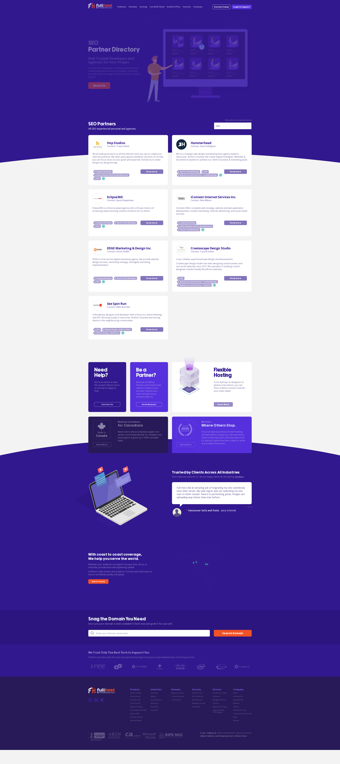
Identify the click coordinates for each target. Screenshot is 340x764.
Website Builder (136, 720)
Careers (236, 707)
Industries (156, 689)
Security (187, 6)
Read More (102, 445)
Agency (153, 696)
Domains (133, 6)
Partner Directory (239, 710)
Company (197, 6)
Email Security (197, 700)
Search (232, 633)
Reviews (236, 720)
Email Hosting (135, 696)
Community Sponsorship (242, 714)
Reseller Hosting (136, 707)
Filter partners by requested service (238, 120)
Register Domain (177, 693)
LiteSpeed (216, 696)
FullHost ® (211, 733)
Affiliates (236, 703)
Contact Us (107, 404)
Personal (154, 710)
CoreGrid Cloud (157, 6)
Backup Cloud (197, 693)
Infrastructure (238, 696)
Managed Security (198, 703)
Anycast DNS (135, 714)
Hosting (143, 6)
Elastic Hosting (135, 693)
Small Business (156, 700)
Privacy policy (241, 736)
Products (135, 689)
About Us (99, 85)
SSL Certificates (198, 696)
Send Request (149, 404)
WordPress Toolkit (219, 693)
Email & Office (173, 6)
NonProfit (154, 707)
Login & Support (241, 7)
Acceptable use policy (224, 736)
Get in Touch (98, 582)
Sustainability (238, 700)
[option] (212, 500)
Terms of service (207, 736)
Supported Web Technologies (218, 711)
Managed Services (219, 700)
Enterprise (154, 703)
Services (217, 689)
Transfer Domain (177, 696)
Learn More (223, 404)
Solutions (121, 6)
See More (239, 477)
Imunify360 (196, 707)
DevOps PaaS (135, 700)
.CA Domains (176, 700)
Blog (235, 717)
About (235, 693)
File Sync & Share (136, 717)
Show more (152, 172)
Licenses (216, 703)
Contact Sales (221, 7)
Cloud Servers (135, 703)
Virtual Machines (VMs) (138, 710)
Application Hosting (220, 707)
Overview (154, 693)
